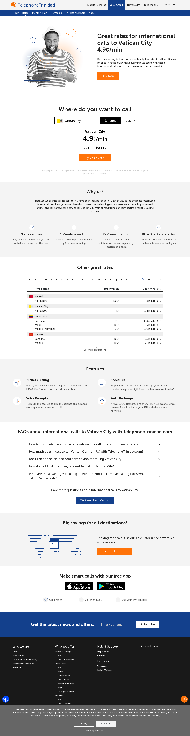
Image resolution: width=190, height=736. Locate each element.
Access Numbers (76, 13)
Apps (92, 13)
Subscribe (148, 624)
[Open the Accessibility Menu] (5, 699)
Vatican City (41, 306)
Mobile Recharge (63, 651)
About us (17, 667)
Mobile (39, 325)
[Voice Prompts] (17, 400)
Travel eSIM (60, 695)
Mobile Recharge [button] (96, 5)
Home (16, 651)
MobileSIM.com (104, 670)
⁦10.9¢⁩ (117, 342)
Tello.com (102, 666)
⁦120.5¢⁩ (116, 300)
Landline (40, 321)
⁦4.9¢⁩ (117, 310)
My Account (18, 655)
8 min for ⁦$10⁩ (153, 300)
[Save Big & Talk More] (54, 545)
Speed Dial (118, 380)
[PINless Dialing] (17, 382)
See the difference (114, 551)
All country (41, 300)
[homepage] (33, 5)
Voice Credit (60, 663)
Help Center (103, 651)
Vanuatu (39, 296)
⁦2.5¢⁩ (117, 321)
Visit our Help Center (95, 500)
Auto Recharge (122, 398)
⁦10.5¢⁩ (117, 325)
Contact (101, 655)
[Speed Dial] (101, 382)
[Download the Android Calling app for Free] (111, 586)
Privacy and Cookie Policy (25, 659)
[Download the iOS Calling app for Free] (79, 586)
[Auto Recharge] (101, 400)
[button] (116, 5)
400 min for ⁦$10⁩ (152, 321)
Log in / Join (169, 4)
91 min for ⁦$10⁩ (153, 342)
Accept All (105, 723)
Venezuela (41, 316)
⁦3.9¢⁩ (117, 328)
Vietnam (39, 334)
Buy (16, 13)
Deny (84, 723)
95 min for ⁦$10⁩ (153, 325)
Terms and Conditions (23, 663)
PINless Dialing (37, 380)
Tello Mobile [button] (151, 5)
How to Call (57, 13)
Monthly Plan (39, 13)
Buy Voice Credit (95, 158)
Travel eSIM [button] (133, 5)
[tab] (29, 279)
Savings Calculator (66, 691)
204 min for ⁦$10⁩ (152, 310)
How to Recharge (66, 659)
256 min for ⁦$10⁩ (152, 328)
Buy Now (108, 76)
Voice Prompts (37, 398)
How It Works (64, 703)
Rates (60, 671)
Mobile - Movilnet (45, 328)
